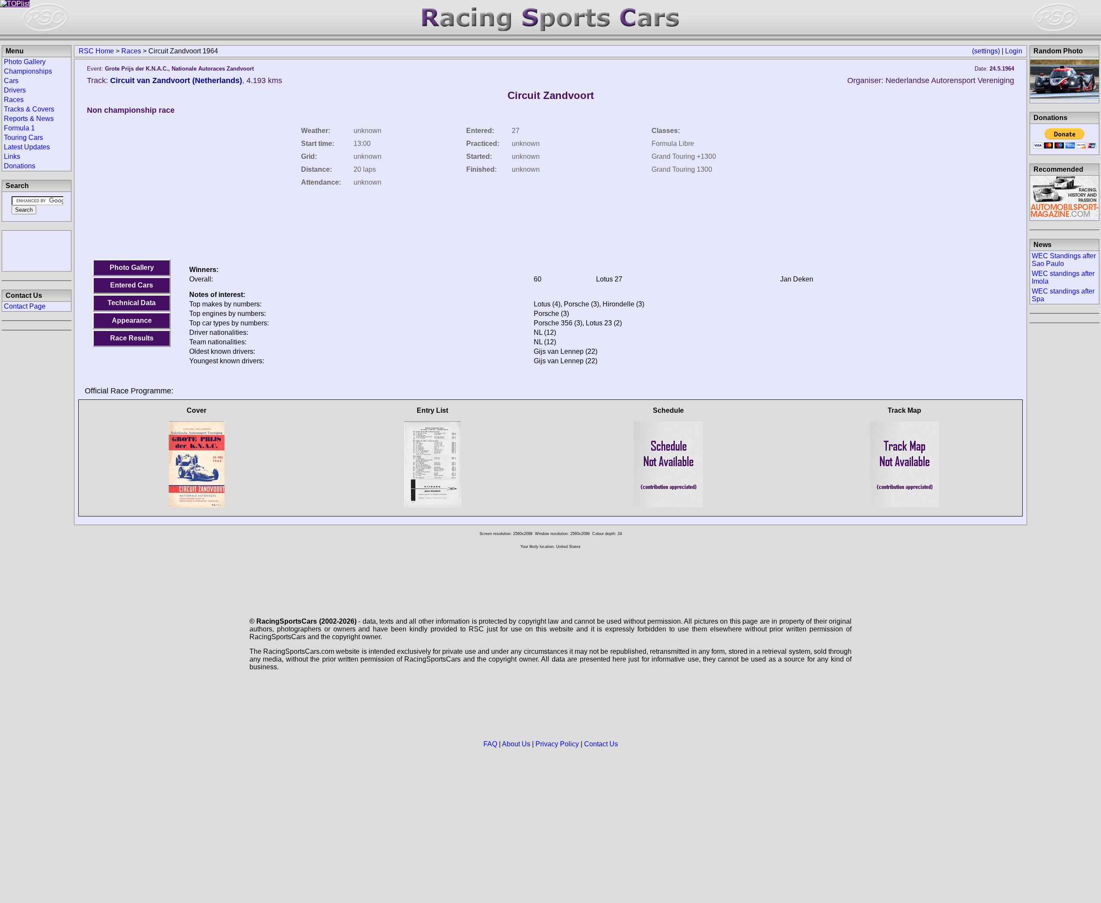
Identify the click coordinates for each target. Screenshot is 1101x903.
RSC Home (96, 51)
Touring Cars (23, 137)
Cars (11, 80)
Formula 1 (19, 128)
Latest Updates (27, 147)
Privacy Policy (557, 744)
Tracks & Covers (29, 109)
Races (131, 51)
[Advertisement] (36, 250)
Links (12, 156)
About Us (516, 744)
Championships (28, 71)
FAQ (490, 744)
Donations (19, 166)
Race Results (132, 338)
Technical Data (132, 302)
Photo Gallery (132, 267)
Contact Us (601, 744)
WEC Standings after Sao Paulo (1064, 259)
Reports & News (29, 118)
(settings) (986, 51)
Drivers (15, 90)
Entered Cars (131, 285)
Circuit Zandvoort (550, 95)
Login (1013, 51)
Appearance (132, 320)
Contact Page (25, 306)
